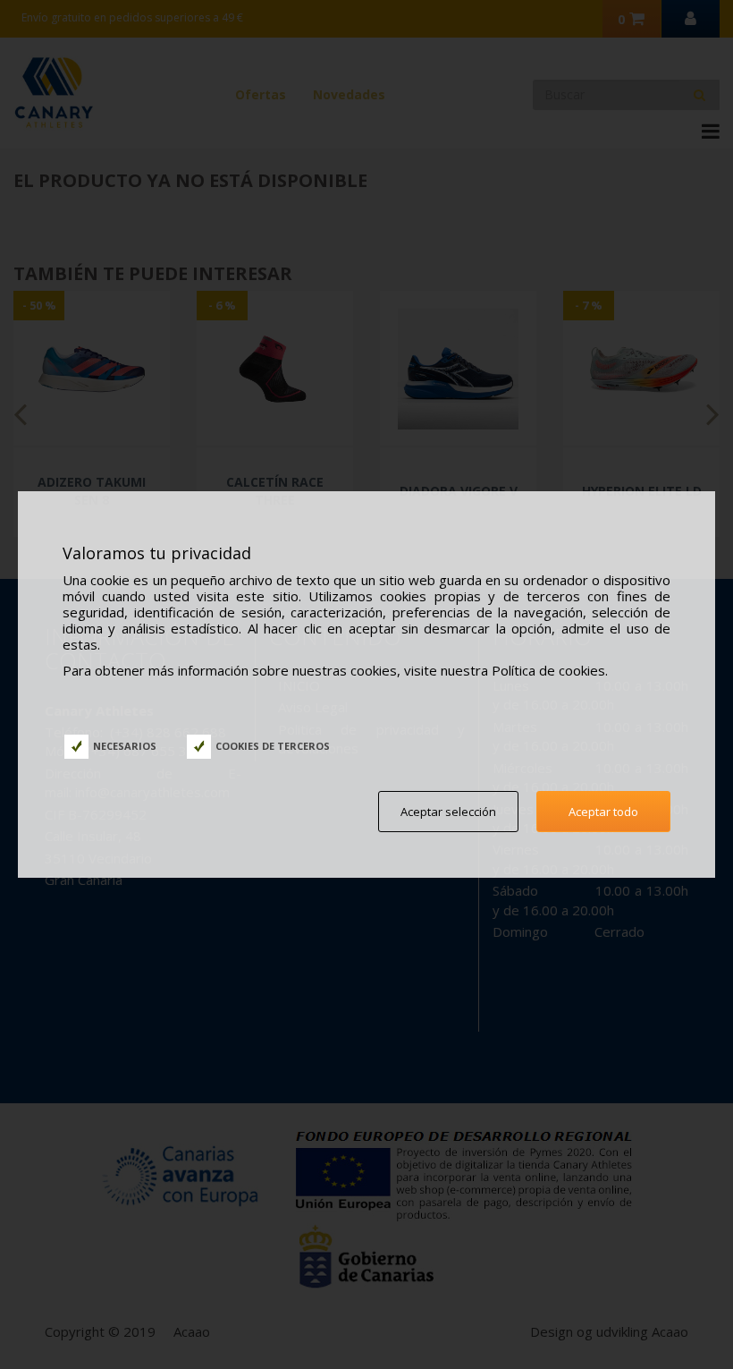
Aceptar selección (448, 812)
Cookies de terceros (272, 746)
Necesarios (124, 746)
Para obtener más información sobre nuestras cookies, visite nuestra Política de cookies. (335, 670)
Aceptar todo (603, 812)
